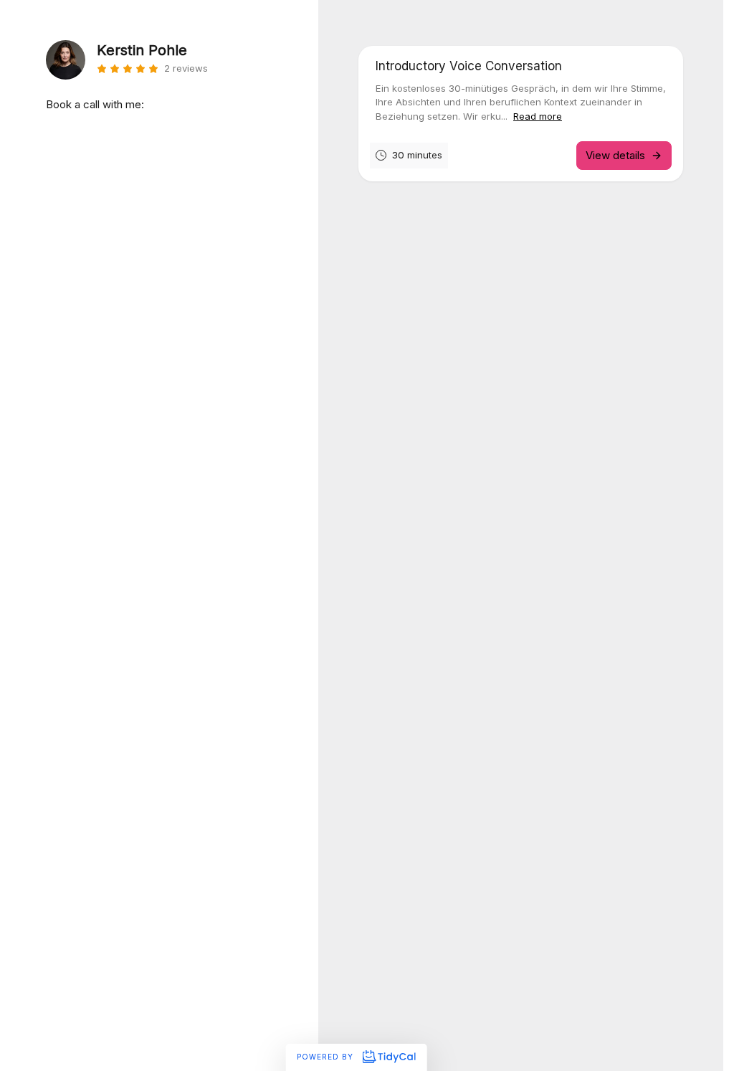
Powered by (326, 1056)
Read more (537, 116)
